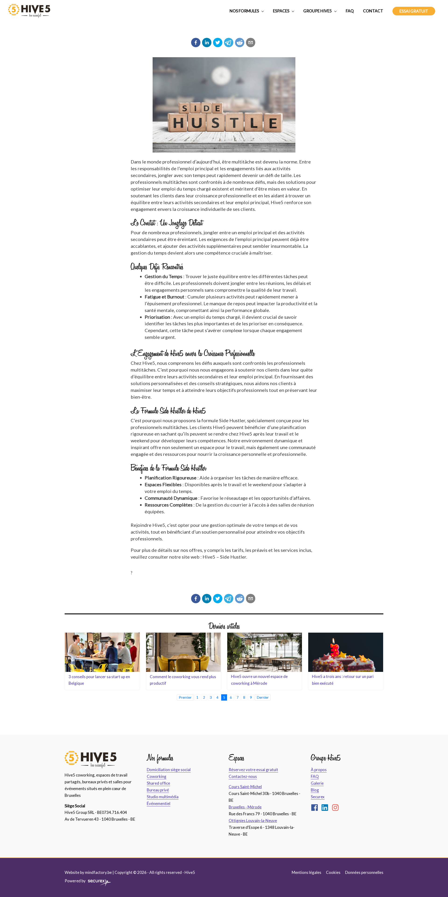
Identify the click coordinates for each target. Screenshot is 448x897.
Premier (185, 697)
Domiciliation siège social (169, 769)
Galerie (317, 783)
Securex (318, 796)
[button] (413, 11)
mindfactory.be (98, 872)
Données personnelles (364, 872)
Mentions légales (306, 872)
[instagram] (336, 807)
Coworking (156, 776)
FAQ (315, 776)
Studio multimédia (162, 796)
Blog (315, 789)
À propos (319, 769)
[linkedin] (326, 807)
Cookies (333, 872)
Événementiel (158, 803)
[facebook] (316, 807)
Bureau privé (158, 789)
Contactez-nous (243, 776)
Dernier (263, 697)
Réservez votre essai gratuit (253, 769)
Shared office (158, 783)
